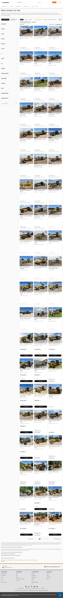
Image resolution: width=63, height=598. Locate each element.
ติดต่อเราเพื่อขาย (49, 577)
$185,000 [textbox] (22, 400)
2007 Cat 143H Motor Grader (39, 497)
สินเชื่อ (17, 577)
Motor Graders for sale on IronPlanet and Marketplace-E (11, 552)
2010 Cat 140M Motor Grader (40, 395)
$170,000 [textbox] (51, 349)
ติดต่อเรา (58, 566)
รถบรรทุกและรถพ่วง (34, 577)
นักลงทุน (2, 577)
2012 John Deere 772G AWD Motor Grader (39, 216)
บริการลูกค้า (48, 573)
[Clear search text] (38, 2)
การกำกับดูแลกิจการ (3, 575)
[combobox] (50, 19)
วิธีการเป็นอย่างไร (18, 6)
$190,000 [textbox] (37, 349)
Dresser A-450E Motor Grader (26, 497)
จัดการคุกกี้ (2, 595)
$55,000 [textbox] (22, 452)
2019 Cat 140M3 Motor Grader (54, 344)
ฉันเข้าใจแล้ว (60, 595)
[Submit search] (40, 2)
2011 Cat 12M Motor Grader (25, 241)
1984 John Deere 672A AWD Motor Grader (39, 523)
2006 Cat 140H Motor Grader (39, 139)
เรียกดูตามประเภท (4, 6)
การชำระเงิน (17, 580)
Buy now (26, 355)
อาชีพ (2, 578)
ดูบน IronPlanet (51, 381)
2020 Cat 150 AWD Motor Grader (40, 344)
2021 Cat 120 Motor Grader (54, 369)
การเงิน (33, 6)
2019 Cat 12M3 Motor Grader (25, 523)
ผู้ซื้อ (16, 573)
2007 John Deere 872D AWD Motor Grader (54, 140)
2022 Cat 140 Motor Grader (39, 190)
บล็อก (2, 580)
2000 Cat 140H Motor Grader (25, 62)
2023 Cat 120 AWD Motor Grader (26, 344)
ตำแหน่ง (36, 6)
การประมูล (11, 6)
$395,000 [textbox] (22, 349)
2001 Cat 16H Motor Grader (25, 318)
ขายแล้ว (13, 19)
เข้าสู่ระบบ (54, 2)
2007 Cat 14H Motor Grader (54, 36)
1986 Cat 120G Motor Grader (54, 446)
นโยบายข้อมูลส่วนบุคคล (21, 588)
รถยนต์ (32, 580)
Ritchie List (58, 549)
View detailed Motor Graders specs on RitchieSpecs (10, 555)
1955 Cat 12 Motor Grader (54, 471)
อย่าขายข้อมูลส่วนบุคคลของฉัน (35, 588)
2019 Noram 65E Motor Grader (54, 216)
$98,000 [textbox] (22, 426)
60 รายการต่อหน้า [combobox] (57, 539)
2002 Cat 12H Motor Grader (54, 241)
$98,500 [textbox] (37, 400)
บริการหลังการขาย (26, 6)
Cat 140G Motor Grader (24, 164)
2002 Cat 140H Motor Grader (39, 471)
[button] (38, 19)
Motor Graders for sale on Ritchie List (8, 553)
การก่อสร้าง (33, 573)
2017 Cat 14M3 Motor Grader (40, 36)
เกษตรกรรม (33, 578)
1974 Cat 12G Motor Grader (39, 292)
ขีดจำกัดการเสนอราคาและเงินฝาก (20, 578)
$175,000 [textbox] (51, 528)
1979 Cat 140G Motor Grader (54, 164)
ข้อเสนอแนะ (48, 578)
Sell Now (3, 561)
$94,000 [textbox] (37, 503)
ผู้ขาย (17, 575)
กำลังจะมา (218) (5, 19)
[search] (16, 104)
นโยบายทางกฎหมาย (27, 588)
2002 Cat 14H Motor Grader (39, 420)
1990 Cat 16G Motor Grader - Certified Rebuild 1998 (54, 268)
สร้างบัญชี (59, 2)
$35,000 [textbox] (37, 375)
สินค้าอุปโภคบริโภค (34, 575)
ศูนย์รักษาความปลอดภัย (4, 582)
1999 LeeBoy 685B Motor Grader (40, 267)
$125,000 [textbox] (22, 528)
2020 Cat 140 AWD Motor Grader (55, 523)
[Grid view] (59, 19)
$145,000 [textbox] (22, 375)
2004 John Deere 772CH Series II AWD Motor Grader (40, 165)
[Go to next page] (47, 539)
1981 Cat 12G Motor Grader (25, 446)
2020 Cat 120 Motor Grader (54, 190)
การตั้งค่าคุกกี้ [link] (42, 588)
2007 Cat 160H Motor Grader (54, 292)
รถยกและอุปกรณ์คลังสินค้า (35, 582)
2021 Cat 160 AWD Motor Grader (26, 36)
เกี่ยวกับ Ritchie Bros (3, 573)
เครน (32, 583)
